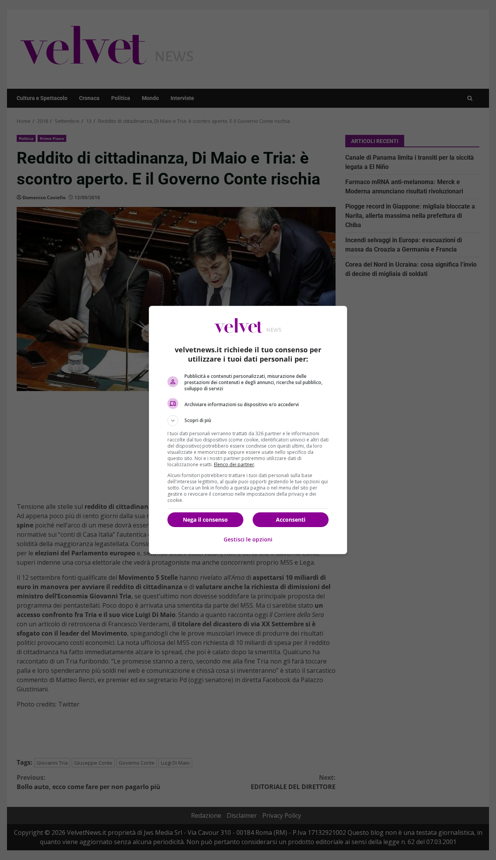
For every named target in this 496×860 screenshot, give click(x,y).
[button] (248, 420)
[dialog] (248, 430)
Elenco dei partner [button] (234, 464)
